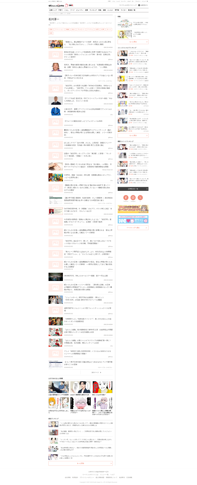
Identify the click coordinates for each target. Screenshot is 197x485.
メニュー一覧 (145, 1)
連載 (104, 10)
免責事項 (122, 477)
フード (72, 10)
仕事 (102, 29)
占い (133, 1)
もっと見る (80, 463)
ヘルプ (112, 474)
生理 (97, 29)
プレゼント (137, 1)
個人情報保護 (100, 477)
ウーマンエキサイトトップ (128, 5)
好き (73, 29)
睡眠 (67, 29)
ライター (124, 10)
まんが (129, 1)
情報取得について (111, 477)
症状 (50, 33)
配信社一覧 (131, 10)
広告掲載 (129, 477)
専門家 (117, 10)
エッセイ (110, 10)
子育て (109, 1)
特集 (99, 10)
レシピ (118, 1)
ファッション (59, 29)
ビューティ (123, 1)
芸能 (50, 29)
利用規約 (75, 477)
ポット (109, 29)
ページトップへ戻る (133, 227)
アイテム (90, 29)
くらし (113, 1)
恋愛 (86, 10)
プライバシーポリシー (87, 477)
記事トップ (53, 10)
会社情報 (68, 477)
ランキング (93, 10)
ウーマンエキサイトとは (90, 474)
